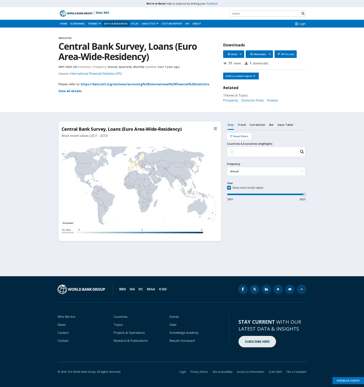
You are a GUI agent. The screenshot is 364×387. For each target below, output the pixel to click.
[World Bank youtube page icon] (290, 289)
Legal (182, 372)
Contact (63, 341)
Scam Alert (275, 372)
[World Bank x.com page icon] (255, 289)
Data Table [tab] (285, 125)
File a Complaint (296, 372)
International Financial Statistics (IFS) (96, 73)
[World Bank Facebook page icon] (243, 289)
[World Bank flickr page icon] (302, 289)
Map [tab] (231, 125)
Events (174, 317)
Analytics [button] (148, 23)
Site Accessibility (222, 372)
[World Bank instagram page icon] (278, 289)
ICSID (163, 289)
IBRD (122, 289)
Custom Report (172, 23)
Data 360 (102, 12)
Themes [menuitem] (93, 23)
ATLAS (135, 23)
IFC (141, 289)
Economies (77, 23)
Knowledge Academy (183, 333)
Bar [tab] (271, 125)
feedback (212, 3)
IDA (132, 289)
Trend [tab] (242, 125)
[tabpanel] (266, 165)
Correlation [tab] (257, 125)
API (187, 23)
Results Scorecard (182, 341)
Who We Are (66, 317)
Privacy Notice (199, 372)
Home (63, 23)
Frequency (233, 164)
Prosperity (230, 100)
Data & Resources (116, 23)
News (62, 325)
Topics (118, 325)
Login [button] (302, 23)
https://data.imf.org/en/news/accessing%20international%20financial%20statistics (145, 84)
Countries (121, 317)
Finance (272, 100)
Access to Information (250, 372)
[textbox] (231, 151)
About (196, 23)
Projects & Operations (129, 333)
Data (172, 325)
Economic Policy (252, 100)
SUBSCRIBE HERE (257, 342)
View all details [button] (70, 91)
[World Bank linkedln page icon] (266, 289)
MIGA (151, 289)
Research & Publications (131, 341)
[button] (241, 76)
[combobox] (266, 152)
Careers (63, 333)
